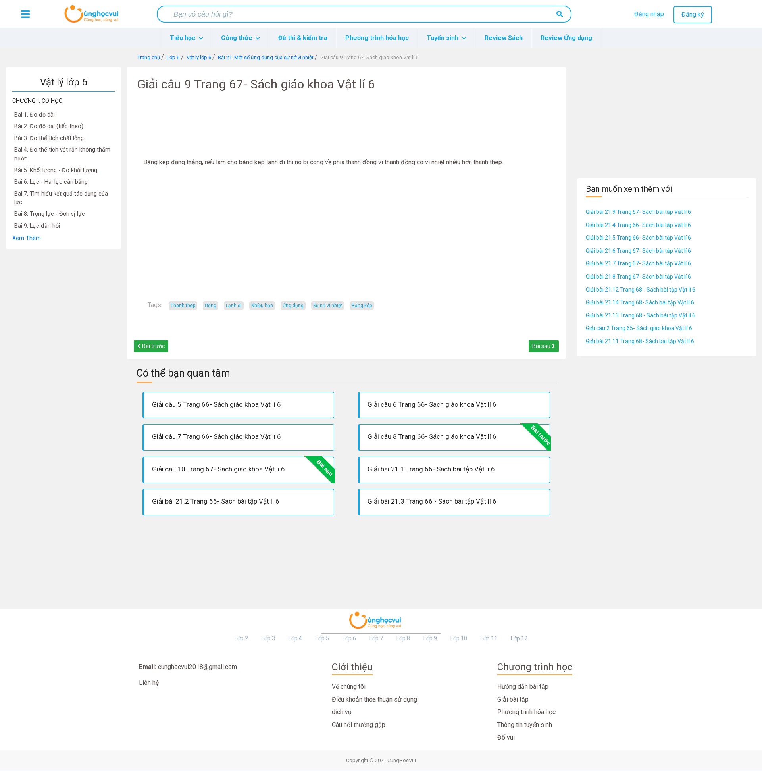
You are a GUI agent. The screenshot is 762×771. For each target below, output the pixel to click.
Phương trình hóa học (377, 38)
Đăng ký (692, 14)
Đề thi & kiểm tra (302, 38)
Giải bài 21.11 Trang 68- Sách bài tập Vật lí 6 (640, 341)
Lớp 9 (430, 638)
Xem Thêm (26, 238)
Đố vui (506, 737)
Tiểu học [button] (183, 38)
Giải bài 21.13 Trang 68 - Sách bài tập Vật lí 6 (640, 315)
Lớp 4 (295, 638)
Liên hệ (149, 682)
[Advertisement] (63, 368)
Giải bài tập (513, 699)
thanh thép (183, 305)
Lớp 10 (458, 638)
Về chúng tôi (349, 686)
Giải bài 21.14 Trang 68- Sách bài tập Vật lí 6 (640, 302)
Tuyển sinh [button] (443, 38)
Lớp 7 (376, 638)
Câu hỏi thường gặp (358, 725)
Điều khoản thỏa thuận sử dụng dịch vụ (374, 706)
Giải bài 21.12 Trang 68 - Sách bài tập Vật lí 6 (640, 289)
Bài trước (153, 346)
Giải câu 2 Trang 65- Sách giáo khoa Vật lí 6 (639, 328)
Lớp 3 (268, 638)
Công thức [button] (237, 38)
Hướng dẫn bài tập (522, 686)
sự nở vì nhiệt (327, 305)
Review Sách (504, 38)
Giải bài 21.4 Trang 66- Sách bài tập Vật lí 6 (638, 225)
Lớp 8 (403, 638)
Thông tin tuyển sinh (524, 725)
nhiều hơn (262, 305)
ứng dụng (293, 305)
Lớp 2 (241, 638)
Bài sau (542, 346)
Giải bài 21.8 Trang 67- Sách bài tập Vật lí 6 (638, 276)
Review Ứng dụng (566, 38)
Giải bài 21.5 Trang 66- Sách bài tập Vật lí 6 (638, 238)
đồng (210, 305)
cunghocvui (93, 17)
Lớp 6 (349, 638)
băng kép (362, 305)
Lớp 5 (322, 638)
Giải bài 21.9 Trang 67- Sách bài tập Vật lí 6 (638, 212)
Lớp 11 (489, 638)
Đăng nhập (649, 14)
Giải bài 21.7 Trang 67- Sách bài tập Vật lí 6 (638, 263)
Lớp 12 (519, 638)
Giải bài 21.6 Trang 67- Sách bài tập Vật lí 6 (638, 251)
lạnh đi (234, 305)
